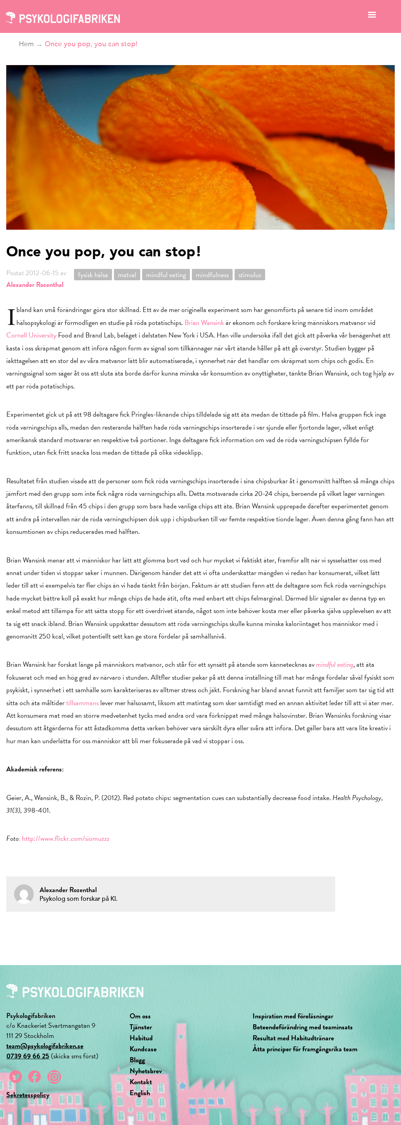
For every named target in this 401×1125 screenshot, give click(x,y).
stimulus (249, 274)
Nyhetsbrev (146, 1070)
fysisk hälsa (93, 274)
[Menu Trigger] (372, 16)
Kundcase (143, 1048)
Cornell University (31, 335)
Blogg (137, 1059)
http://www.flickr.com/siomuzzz (66, 838)
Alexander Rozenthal (34, 284)
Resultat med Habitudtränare (293, 1037)
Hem (26, 44)
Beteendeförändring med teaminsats (303, 1027)
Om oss (140, 1016)
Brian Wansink (204, 322)
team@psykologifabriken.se (44, 1045)
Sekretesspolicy (27, 1094)
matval (127, 274)
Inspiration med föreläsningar (293, 1016)
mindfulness (212, 274)
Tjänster (141, 1027)
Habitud (141, 1037)
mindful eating (166, 274)
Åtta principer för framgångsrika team (305, 1048)
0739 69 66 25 (27, 1056)
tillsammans (82, 702)
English (140, 1092)
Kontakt (141, 1081)
